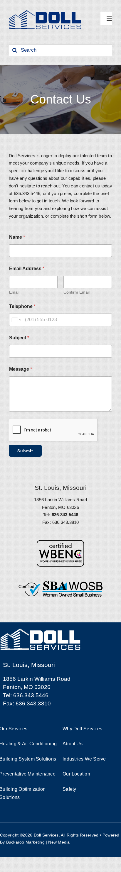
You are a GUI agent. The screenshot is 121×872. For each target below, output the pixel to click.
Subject (19, 337)
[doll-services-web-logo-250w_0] (45, 11)
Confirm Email (76, 292)
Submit (25, 450)
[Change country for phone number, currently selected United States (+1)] (16, 320)
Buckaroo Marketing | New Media (38, 842)
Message (20, 369)
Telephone (22, 306)
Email (14, 292)
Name (17, 237)
